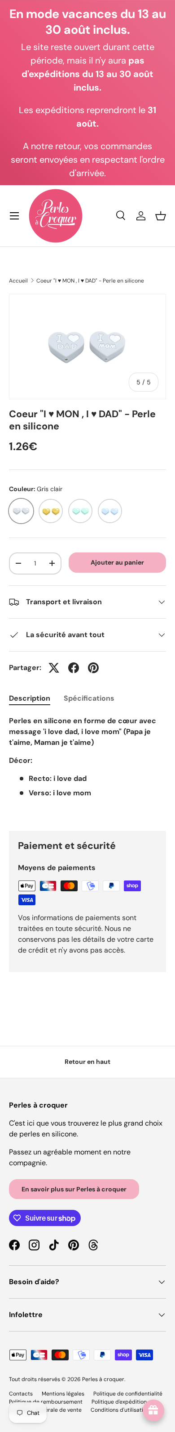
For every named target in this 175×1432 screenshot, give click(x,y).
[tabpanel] (87, 766)
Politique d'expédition (119, 1401)
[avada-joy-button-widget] (153, 1410)
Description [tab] (29, 698)
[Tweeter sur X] (54, 668)
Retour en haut (87, 1062)
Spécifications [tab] (89, 698)
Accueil (18, 280)
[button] (161, 216)
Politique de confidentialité (127, 1393)
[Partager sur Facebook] (73, 668)
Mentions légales (63, 1393)
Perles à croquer (103, 1379)
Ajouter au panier (117, 562)
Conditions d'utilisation (120, 1410)
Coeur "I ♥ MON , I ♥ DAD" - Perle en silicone (90, 280)
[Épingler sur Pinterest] (93, 668)
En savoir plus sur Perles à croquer (74, 1189)
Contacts (21, 1393)
